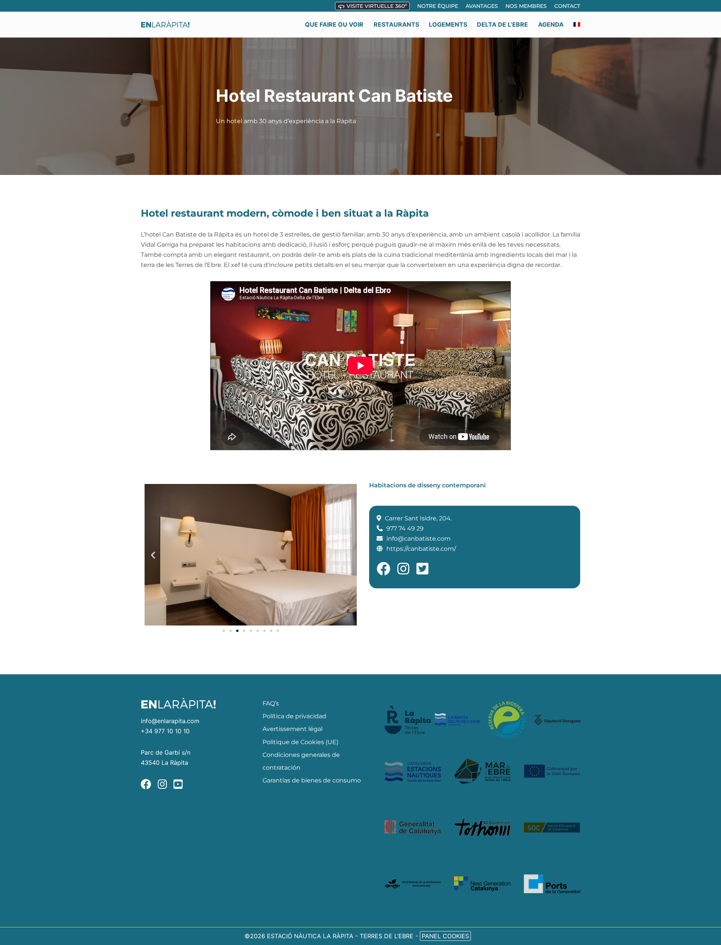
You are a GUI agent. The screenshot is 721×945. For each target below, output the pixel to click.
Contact (567, 6)
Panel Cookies (445, 936)
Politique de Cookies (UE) (300, 742)
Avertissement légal (292, 728)
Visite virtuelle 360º (376, 6)
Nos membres (526, 6)
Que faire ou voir (334, 24)
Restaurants (396, 24)
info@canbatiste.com (418, 538)
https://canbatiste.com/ (421, 548)
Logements (448, 24)
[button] (153, 554)
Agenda (551, 24)
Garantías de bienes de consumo (311, 780)
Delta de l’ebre (502, 24)
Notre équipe (437, 6)
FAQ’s (270, 703)
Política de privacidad (294, 716)
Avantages (482, 6)
